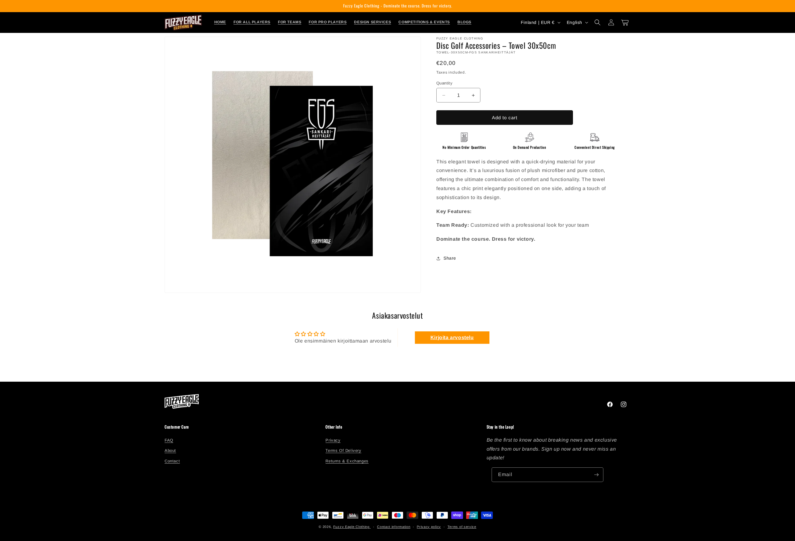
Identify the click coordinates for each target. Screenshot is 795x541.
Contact (172, 460)
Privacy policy (429, 527)
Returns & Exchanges (346, 460)
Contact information (393, 527)
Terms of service (461, 527)
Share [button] (449, 258)
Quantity (444, 83)
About (170, 450)
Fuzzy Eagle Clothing (352, 527)
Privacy (332, 440)
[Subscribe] (596, 474)
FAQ (169, 440)
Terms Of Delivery (343, 450)
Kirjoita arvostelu (452, 337)
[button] (597, 22)
